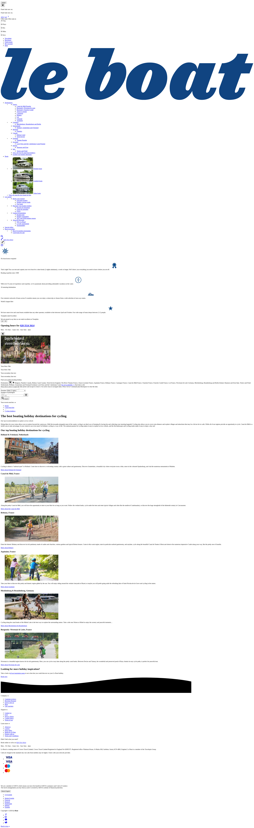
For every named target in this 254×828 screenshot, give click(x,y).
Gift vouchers (9, 706)
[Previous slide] (2, 321)
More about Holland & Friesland (11, 470)
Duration (4, 390)
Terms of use (9, 720)
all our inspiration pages (17, 673)
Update (4, 2)
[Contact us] (2, 246)
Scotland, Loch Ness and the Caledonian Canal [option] (46, 385)
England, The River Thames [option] (64, 383)
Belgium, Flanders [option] (21, 383)
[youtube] (6, 820)
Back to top (4, 826)
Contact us (8, 713)
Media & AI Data (10, 732)
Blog (6, 704)
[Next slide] (5, 321)
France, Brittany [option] (105, 383)
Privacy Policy (9, 716)
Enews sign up (9, 702)
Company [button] (4, 696)
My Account (9, 44)
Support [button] (3, 709)
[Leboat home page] (127, 99)
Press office (8, 730)
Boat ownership (10, 229)
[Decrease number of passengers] (3, 395)
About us (8, 727)
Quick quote (9, 42)
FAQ (6, 715)
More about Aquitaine (7, 587)
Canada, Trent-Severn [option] (48, 383)
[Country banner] (3, 5)
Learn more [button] (4, 723)
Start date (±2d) (80, 385)
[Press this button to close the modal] (3, 334)
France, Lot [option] (167, 383)
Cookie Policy (9, 718)
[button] (15, 402)
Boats (6, 156)
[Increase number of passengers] (26, 395)
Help (6, 45)
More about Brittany (7, 548)
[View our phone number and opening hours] (3, 242)
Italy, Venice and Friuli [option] (243, 383)
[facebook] (6, 815)
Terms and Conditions (12, 736)
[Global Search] (2, 237)
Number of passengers (8, 392)
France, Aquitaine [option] (94, 383)
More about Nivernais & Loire (10, 665)
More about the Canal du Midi (10, 509)
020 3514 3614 (27, 325)
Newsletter (8, 38)
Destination (4, 383)
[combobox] (10, 389)
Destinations (9, 103)
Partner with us (9, 734)
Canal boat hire (9, 407)
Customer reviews (10, 699)
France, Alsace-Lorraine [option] (81, 383)
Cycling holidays (10, 411)
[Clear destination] (10, 382)
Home (7, 406)
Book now (4, 676)
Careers (7, 729)
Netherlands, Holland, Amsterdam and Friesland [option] (16, 385)
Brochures (8, 40)
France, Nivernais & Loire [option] (179, 383)
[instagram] (6, 817)
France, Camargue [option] (117, 383)
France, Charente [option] (142, 383)
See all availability (67, 385)
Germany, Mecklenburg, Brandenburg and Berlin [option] (203, 383)
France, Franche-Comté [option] (156, 383)
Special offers (9, 227)
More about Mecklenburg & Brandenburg (14, 626)
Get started (8, 197)
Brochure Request (10, 701)
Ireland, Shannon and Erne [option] (227, 383)
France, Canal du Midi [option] (130, 383)
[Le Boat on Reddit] (6, 823)
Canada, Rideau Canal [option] (34, 383)
